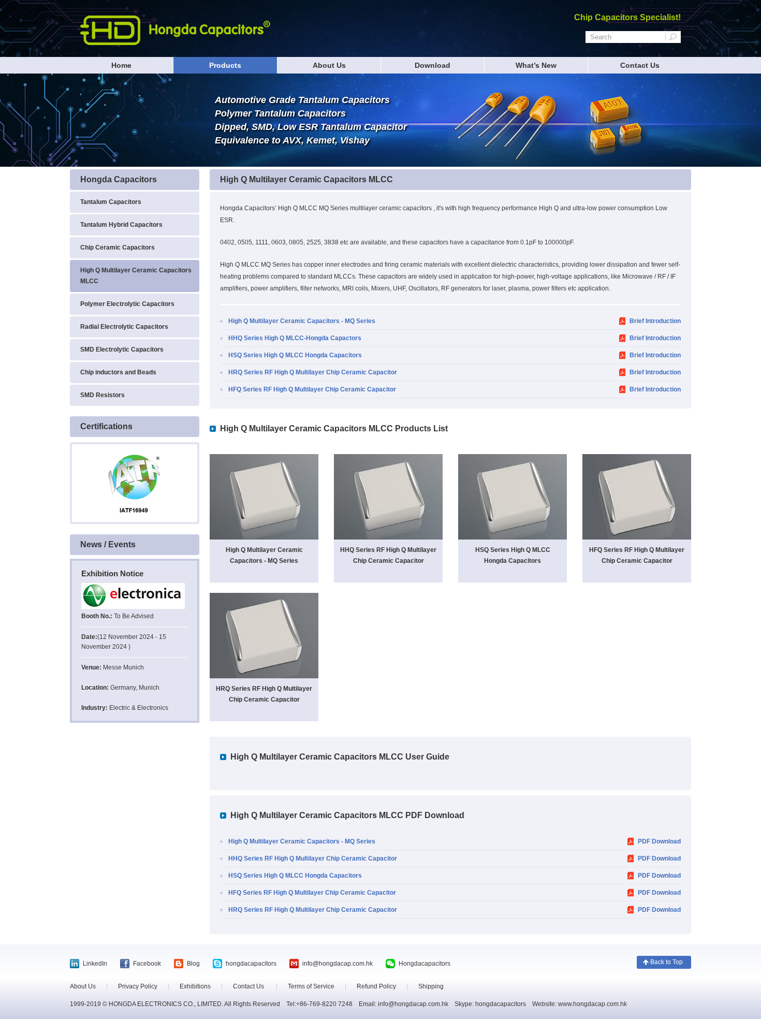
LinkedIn (95, 963)
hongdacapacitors (251, 963)
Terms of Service (311, 986)
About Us (329, 65)
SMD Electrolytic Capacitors (122, 349)
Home (121, 65)
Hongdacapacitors (424, 963)
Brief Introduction (655, 321)
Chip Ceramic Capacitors (117, 247)
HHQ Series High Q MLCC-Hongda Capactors (294, 338)
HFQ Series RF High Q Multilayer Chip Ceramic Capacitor (312, 389)
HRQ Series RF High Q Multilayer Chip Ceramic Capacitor (312, 372)
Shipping (431, 986)
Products (225, 65)
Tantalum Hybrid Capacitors (121, 224)
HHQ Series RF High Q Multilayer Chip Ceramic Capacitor (312, 858)
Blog (193, 963)
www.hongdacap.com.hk (592, 1004)
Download (432, 65)
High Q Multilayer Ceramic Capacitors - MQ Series (301, 321)
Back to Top (666, 962)
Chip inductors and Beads (118, 372)
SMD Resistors (102, 395)
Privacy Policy (137, 986)
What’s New (536, 65)
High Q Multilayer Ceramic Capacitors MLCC (136, 276)
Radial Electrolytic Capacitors (124, 326)
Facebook (147, 963)
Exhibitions (195, 986)
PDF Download (659, 841)
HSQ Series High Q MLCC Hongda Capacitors (295, 355)
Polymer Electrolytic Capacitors (127, 304)
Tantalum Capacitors (110, 202)
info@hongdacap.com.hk (337, 963)
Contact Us (640, 65)
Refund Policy (376, 986)
